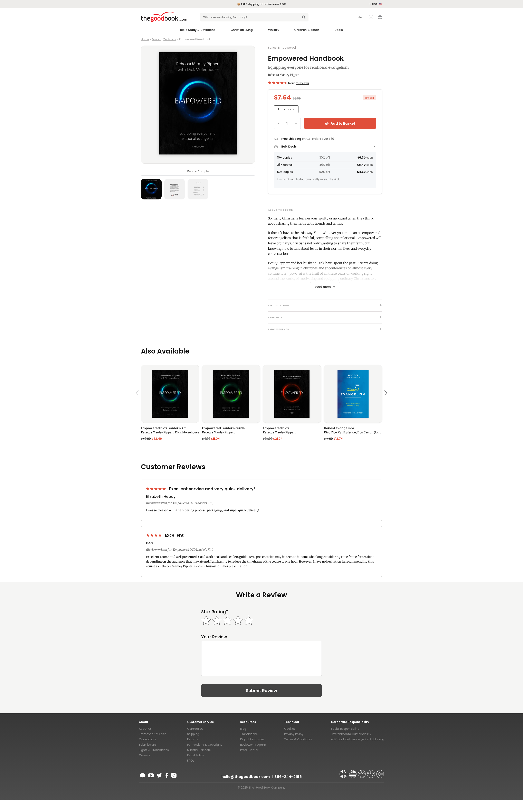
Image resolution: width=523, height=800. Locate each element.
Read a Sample (198, 171)
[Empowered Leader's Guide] (231, 394)
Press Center (249, 750)
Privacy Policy (293, 734)
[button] (137, 402)
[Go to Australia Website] (362, 772)
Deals (338, 30)
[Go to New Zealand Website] (371, 772)
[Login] (371, 17)
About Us (145, 729)
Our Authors (147, 739)
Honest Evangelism (339, 428)
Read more (322, 287)
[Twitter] (159, 775)
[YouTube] (151, 775)
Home (145, 39)
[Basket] (380, 18)
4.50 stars (277, 82)
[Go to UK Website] (344, 772)
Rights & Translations (154, 750)
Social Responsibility (345, 729)
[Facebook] (166, 775)
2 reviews (302, 83)
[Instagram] (173, 775)
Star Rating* (214, 612)
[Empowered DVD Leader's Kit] (170, 394)
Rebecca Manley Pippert (284, 75)
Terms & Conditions (298, 739)
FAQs (190, 761)
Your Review (214, 637)
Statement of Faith (152, 734)
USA (375, 4)
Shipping (193, 734)
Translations (249, 734)
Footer (156, 39)
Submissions (147, 745)
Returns (192, 739)
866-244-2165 (288, 776)
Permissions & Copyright (204, 745)
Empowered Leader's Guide (223, 428)
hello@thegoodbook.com (245, 776)
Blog (243, 729)
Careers (144, 755)
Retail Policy (195, 755)
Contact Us (195, 729)
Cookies (289, 729)
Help (361, 17)
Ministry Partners (199, 750)
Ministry (273, 30)
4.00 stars (154, 535)
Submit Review (261, 691)
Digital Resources (252, 739)
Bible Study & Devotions (197, 30)
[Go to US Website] (353, 772)
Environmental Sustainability (351, 734)
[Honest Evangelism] (353, 394)
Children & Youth (306, 30)
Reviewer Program (253, 745)
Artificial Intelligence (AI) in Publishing (357, 739)
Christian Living (242, 30)
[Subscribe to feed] (142, 775)
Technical (169, 39)
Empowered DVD (276, 428)
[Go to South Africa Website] (380, 772)
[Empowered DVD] (292, 394)
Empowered (287, 48)
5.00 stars (156, 488)
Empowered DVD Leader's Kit (163, 428)
